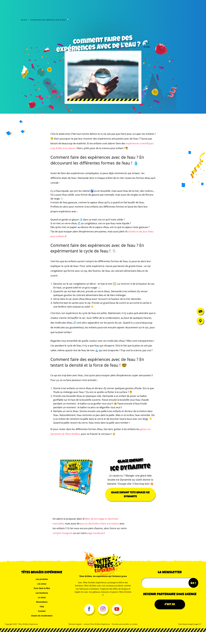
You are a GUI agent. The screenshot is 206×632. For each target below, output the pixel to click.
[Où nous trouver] (200, 320)
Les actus (41, 583)
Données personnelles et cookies (125, 624)
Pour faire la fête (42, 588)
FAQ (42, 606)
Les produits (42, 579)
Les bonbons (42, 593)
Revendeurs (42, 602)
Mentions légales (75, 624)
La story (42, 597)
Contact (42, 611)
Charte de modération (42, 615)
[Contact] (200, 311)
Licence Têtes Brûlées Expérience (97, 624)
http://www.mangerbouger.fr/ (189, 624)
